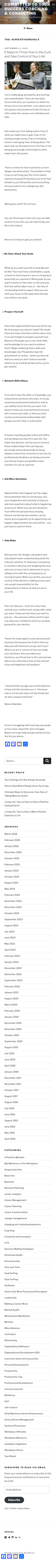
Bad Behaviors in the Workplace (21, 1163)
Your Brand (10, 1456)
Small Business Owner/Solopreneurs (23, 1413)
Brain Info (9, 1175)
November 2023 (13, 907)
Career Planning (13, 1206)
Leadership (10, 1297)
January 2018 (11, 1071)
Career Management (15, 1200)
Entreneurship (12, 1261)
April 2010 (9, 1139)
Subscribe (14, 1499)
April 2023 (10, 949)
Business (9, 1182)
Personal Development (16, 1364)
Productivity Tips (13, 1377)
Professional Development (18, 1383)
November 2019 (13, 1029)
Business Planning (14, 1188)
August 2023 (11, 925)
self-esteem (11, 1407)
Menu (29, 28)
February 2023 (12, 956)
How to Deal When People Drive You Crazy (26, 786)
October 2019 (11, 1035)
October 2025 (11, 858)
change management (15, 1218)
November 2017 (12, 1084)
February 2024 (12, 895)
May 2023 (9, 943)
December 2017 (12, 1078)
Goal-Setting (11, 1279)
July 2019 (9, 1053)
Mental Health (11, 1310)
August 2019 (11, 1047)
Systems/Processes (15, 1425)
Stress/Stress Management (19, 1419)
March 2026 (10, 834)
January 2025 (11, 870)
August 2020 (11, 998)
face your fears (12, 1267)
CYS (6, 1242)
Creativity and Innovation (17, 1236)
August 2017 (11, 1096)
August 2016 (11, 1102)
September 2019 (13, 1041)
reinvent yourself (13, 1389)
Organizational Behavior (17, 1346)
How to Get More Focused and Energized (25, 1291)
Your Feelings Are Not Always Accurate (24, 780)
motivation (10, 1334)
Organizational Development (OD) (22, 1352)
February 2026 (12, 840)
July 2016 (9, 1108)
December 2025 (13, 852)
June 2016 (9, 1114)
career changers (13, 1194)
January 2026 (11, 846)
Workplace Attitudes (15, 1431)
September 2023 (13, 919)
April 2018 (9, 1065)
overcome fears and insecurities (21, 1358)
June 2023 (10, 937)
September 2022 (13, 980)
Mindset (8, 1322)
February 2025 (12, 864)
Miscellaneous (12, 1328)
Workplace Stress (13, 1450)
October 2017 (11, 1090)
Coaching (9, 1230)
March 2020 (10, 1004)
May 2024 (9, 889)
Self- (7, 1401)
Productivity (10, 1371)
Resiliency (9, 1395)
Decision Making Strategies (19, 1249)
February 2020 (12, 1010)
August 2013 (11, 1120)
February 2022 (12, 986)
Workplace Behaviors (15, 1438)
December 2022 (13, 968)
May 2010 (9, 1132)
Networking (10, 1340)
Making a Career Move (16, 1303)
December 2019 (13, 1023)
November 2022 (13, 974)
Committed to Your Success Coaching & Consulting (27, 9)
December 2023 (13, 901)
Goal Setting (11, 1273)
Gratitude (9, 1285)
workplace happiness (15, 1444)
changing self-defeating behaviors (22, 1224)
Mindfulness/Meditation (17, 1316)
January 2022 (11, 992)
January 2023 (11, 962)
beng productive (13, 1169)
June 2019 (9, 1059)
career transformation (16, 1212)
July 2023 (9, 931)
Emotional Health (13, 1255)
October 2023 (11, 913)
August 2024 (11, 882)
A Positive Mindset (14, 1157)
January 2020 (11, 1017)
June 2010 (9, 1126)
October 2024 (11, 876)
